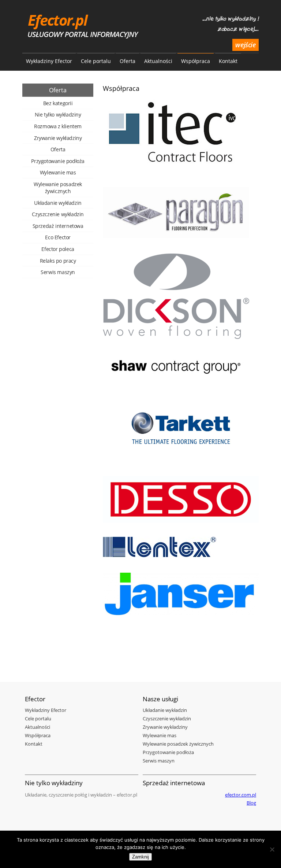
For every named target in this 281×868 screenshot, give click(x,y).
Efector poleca (57, 248)
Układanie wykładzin (57, 202)
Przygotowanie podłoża (58, 161)
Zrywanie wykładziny (58, 137)
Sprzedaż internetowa (58, 225)
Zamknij (140, 857)
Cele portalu (96, 61)
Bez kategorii (58, 103)
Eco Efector (58, 237)
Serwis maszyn (58, 272)
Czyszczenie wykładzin (58, 214)
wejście (245, 44)
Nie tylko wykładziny (58, 114)
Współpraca (195, 61)
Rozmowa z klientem (58, 126)
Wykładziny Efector (49, 61)
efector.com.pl (240, 794)
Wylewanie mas (58, 172)
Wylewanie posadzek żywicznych (58, 188)
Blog (251, 802)
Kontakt (228, 61)
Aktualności (158, 61)
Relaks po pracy (58, 260)
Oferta (127, 61)
